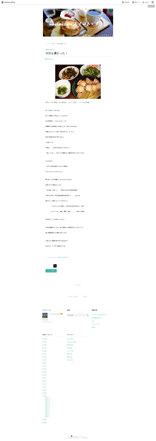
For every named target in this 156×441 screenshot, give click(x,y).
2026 (45, 339)
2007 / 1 (47, 416)
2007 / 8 (47, 404)
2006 (45, 419)
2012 (45, 381)
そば (93, 321)
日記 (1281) (70, 339)
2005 (45, 422)
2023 (45, 348)
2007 (45, 396)
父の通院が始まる (96, 317)
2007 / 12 (47, 397)
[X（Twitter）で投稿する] (55, 266)
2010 (45, 387)
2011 (45, 384)
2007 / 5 (47, 409)
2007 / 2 (47, 415)
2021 (45, 354)
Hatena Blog (76, 438)
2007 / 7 (47, 406)
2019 (45, 360)
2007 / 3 (47, 413)
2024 (45, 345)
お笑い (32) (70, 360)
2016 (45, 369)
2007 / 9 (47, 403)
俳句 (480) (69, 348)
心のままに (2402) (71, 342)
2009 (45, 390)
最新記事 (94, 310)
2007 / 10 (47, 401)
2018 (45, 363)
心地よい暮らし (73, 296)
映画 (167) (69, 354)
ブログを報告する (84, 438)
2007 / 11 (47, 399)
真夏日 (51, 227)
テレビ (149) (70, 351)
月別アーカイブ (47, 335)
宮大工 (86, 296)
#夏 (51, 59)
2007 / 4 (47, 411)
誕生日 (93, 327)
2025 (45, 342)
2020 (45, 357)
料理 (48, 59)
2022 (45, 351)
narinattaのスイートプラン (78, 11)
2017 (45, 366)
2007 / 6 (47, 408)
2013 (45, 378)
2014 (45, 375)
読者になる (151, 6)
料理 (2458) (70, 345)
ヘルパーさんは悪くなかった (100, 314)
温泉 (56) (69, 357)
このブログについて (47, 322)
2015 (45, 372)
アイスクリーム (96, 324)
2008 (45, 393)
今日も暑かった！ (57, 53)
